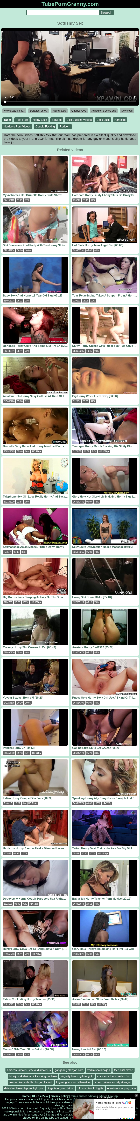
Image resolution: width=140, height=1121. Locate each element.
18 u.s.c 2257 (40, 1096)
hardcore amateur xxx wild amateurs (29, 1070)
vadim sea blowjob (98, 1070)
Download (126, 110)
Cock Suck (103, 119)
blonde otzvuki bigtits (90, 1088)
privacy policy (60, 1096)
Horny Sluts (40, 119)
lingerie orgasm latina (60, 1088)
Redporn (65, 126)
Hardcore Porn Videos (17, 126)
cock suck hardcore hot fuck (114, 1076)
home (26, 1096)
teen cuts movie (123, 1070)
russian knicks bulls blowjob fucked (30, 1082)
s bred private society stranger (113, 1082)
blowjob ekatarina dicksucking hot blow (33, 1076)
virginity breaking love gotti (77, 1076)
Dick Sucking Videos (79, 119)
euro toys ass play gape (121, 1088)
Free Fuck (22, 119)
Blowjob (57, 119)
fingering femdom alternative (73, 1082)
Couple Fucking (45, 126)
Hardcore (120, 119)
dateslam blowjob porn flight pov (23, 1088)
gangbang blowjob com (69, 1070)
